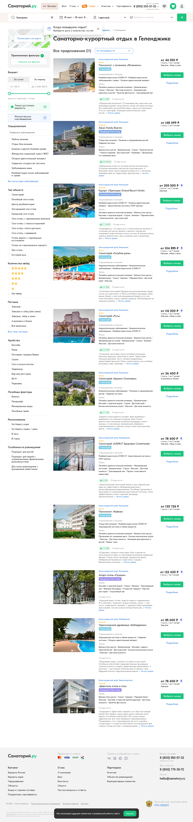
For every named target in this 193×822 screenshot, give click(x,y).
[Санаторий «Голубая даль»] (74, 264)
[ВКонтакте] (109, 758)
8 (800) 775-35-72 (172, 769)
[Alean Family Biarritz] (74, 139)
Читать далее (114, 113)
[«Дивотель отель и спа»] (74, 697)
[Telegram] (120, 758)
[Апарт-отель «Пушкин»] (74, 588)
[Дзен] (114, 758)
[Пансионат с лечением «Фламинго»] (74, 76)
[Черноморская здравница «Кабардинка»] (74, 636)
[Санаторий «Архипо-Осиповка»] (74, 390)
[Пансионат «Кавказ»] (74, 523)
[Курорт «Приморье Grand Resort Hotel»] (74, 202)
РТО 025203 (162, 805)
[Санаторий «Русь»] (74, 327)
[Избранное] (164, 6)
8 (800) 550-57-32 (145, 6)
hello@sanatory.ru (172, 778)
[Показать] (181, 17)
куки (74, 813)
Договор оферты (70, 803)
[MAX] (126, 758)
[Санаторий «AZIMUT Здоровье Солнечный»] (74, 455)
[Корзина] (173, 6)
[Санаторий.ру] (24, 6)
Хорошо (130, 813)
